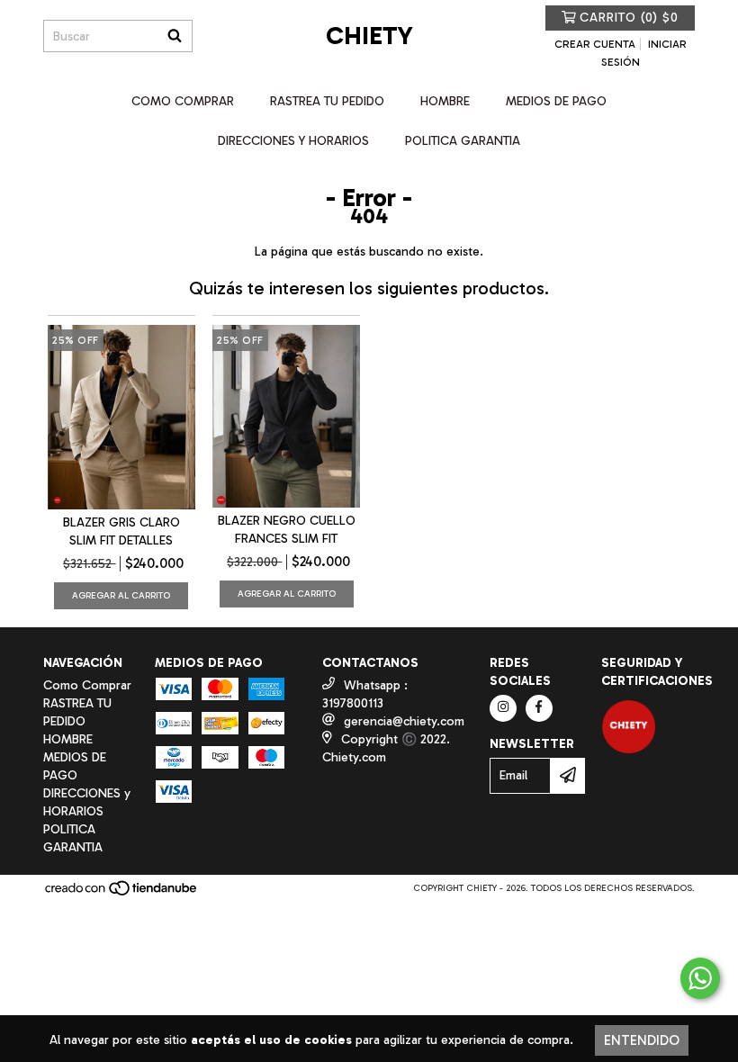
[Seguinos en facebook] (539, 708)
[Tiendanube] (122, 893)
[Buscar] (175, 36)
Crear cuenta (594, 44)
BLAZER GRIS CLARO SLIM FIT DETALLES (121, 531)
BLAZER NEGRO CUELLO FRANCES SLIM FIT (287, 529)
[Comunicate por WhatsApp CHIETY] (700, 978)
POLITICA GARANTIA (462, 140)
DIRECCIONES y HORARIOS (293, 140)
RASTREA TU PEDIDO (327, 101)
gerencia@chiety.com (404, 721)
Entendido (642, 1040)
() (629, 17)
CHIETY (369, 35)
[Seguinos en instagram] (503, 708)
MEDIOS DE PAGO (556, 101)
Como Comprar (182, 101)
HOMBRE (445, 101)
